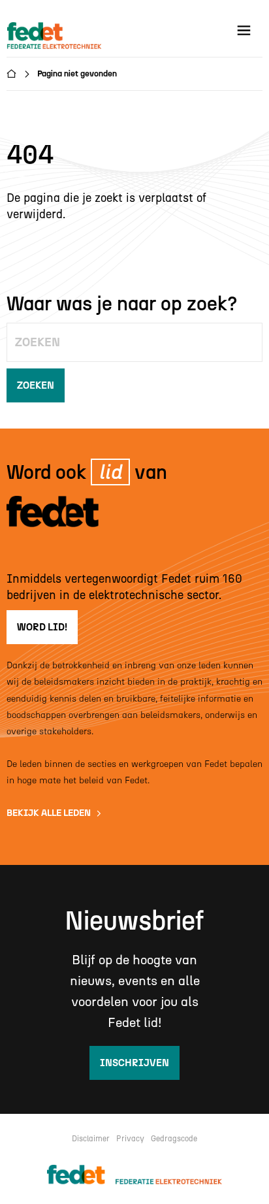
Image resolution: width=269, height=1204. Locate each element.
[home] (56, 36)
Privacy (130, 1138)
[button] (244, 30)
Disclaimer (91, 1138)
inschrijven (134, 1063)
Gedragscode (174, 1138)
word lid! (42, 627)
